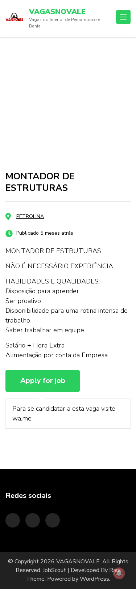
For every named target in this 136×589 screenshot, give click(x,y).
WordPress (94, 579)
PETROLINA (30, 216)
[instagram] (12, 520)
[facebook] (52, 520)
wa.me (22, 418)
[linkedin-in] (32, 520)
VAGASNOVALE (57, 12)
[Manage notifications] (119, 573)
